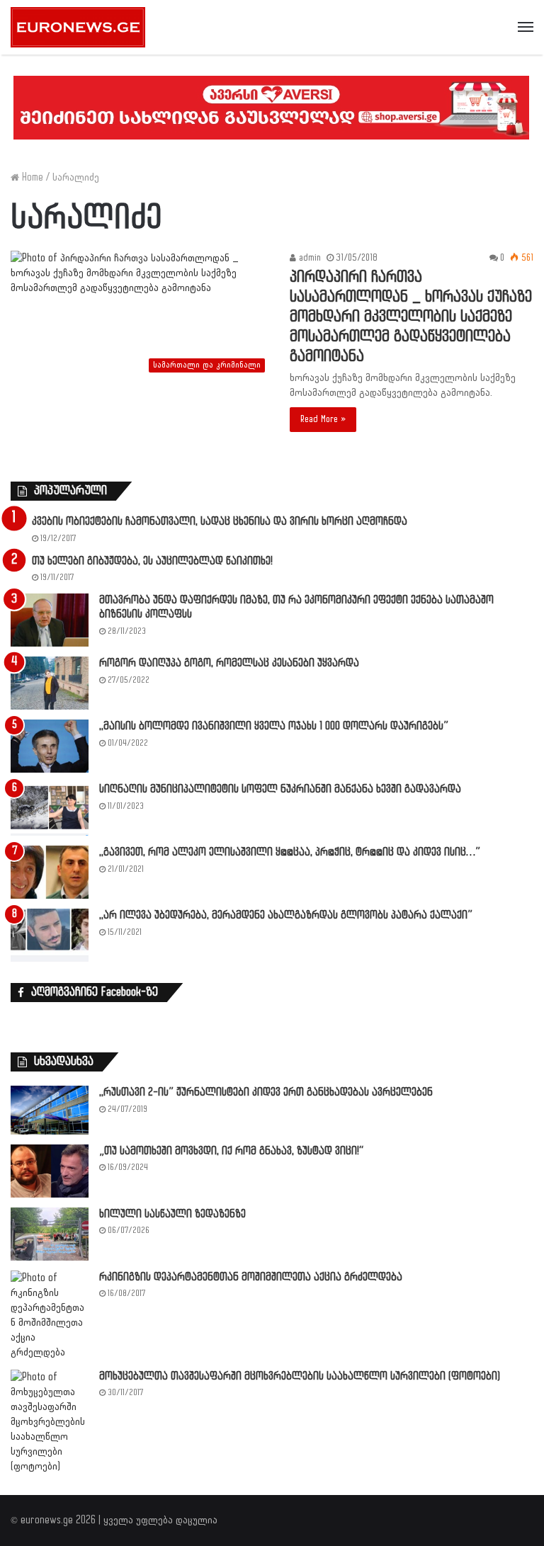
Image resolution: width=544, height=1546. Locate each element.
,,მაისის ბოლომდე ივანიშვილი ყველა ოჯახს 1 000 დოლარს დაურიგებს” (273, 726)
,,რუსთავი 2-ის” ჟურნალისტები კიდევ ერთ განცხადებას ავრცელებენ (266, 1092)
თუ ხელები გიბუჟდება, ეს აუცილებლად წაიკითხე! (152, 561)
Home (31, 177)
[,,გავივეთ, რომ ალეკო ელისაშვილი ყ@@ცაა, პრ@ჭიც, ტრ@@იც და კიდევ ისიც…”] (50, 872)
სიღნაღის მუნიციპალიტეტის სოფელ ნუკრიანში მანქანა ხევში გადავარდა (280, 789)
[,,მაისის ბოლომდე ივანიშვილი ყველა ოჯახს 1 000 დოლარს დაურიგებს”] (50, 746)
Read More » (323, 419)
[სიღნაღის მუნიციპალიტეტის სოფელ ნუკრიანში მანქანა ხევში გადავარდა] (50, 809)
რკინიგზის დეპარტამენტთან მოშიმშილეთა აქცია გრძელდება (250, 1277)
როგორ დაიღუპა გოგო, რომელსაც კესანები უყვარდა (229, 663)
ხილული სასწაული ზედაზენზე (172, 1214)
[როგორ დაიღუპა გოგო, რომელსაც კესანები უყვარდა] (50, 683)
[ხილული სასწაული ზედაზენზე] (50, 1234)
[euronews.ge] (78, 27)
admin (308, 258)
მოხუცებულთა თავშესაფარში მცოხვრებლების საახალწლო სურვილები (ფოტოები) (299, 1376)
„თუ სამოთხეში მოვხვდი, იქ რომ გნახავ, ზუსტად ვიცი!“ (231, 1151)
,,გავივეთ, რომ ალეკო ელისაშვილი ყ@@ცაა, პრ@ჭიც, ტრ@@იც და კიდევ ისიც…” (289, 852)
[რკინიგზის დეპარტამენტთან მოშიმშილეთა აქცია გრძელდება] (50, 1315)
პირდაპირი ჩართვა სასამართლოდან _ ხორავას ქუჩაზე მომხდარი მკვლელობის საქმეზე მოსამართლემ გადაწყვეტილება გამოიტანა (411, 316)
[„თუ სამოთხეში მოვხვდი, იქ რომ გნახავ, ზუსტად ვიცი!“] (50, 1171)
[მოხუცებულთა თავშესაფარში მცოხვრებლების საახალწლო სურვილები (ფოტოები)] (50, 1422)
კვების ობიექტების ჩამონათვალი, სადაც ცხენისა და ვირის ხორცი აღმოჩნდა (219, 522)
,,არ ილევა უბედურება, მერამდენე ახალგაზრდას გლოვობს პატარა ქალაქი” (285, 915)
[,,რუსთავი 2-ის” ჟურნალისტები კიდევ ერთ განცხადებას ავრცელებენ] (50, 1110)
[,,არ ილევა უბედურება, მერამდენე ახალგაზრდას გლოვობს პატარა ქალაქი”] (50, 935)
